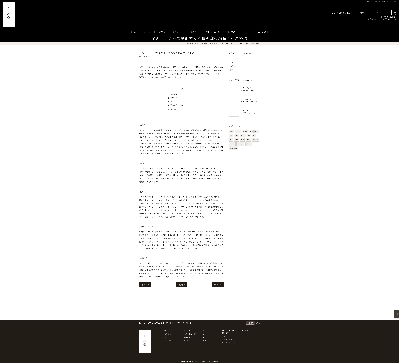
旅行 (231, 70)
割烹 (249, 135)
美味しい (255, 140)
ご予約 (361, 13)
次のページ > (217, 285)
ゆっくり (232, 144)
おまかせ (233, 62)
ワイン (243, 135)
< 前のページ (145, 285)
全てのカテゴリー (236, 58)
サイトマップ (246, 331)
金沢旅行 (174, 108)
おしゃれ (245, 131)
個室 (251, 131)
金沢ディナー (175, 94)
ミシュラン (240, 144)
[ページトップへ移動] (258, 323)
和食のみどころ (176, 105)
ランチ (238, 131)
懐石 (231, 140)
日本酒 (237, 135)
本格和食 (174, 97)
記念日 (248, 140)
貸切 (254, 135)
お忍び (232, 66)
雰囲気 (237, 140)
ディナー (248, 144)
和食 (231, 135)
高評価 (231, 131)
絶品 (172, 101)
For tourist (381, 13)
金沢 (256, 131)
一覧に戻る (181, 285)
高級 (242, 140)
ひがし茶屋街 (233, 148)
